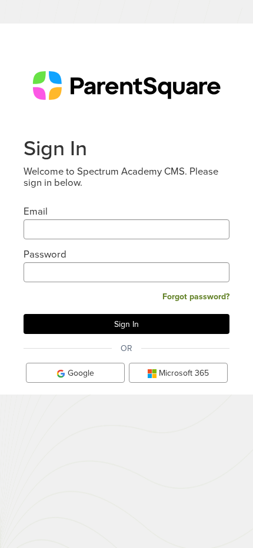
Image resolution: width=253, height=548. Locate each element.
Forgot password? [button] (195, 296)
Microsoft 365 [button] (183, 373)
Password (45, 253)
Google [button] (79, 373)
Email (36, 210)
